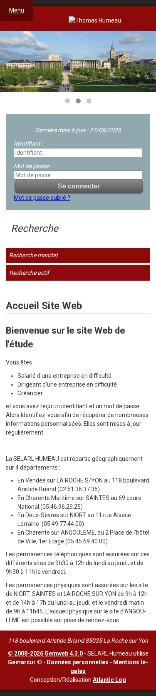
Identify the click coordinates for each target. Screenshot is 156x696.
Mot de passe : (32, 166)
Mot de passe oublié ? (42, 197)
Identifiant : (28, 143)
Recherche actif (29, 272)
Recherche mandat (33, 255)
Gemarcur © (25, 662)
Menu (16, 10)
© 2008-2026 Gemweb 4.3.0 (45, 653)
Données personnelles (78, 662)
